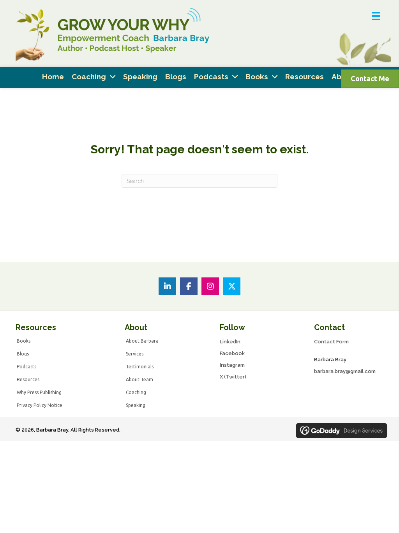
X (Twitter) (233, 377)
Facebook (232, 353)
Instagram (232, 365)
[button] (167, 286)
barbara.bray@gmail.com (345, 371)
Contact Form (331, 342)
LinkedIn (230, 342)
